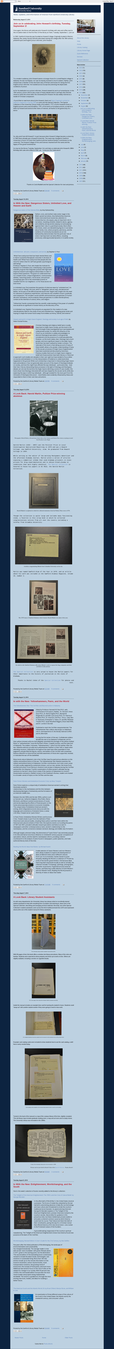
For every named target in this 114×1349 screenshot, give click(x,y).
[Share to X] (17, 193)
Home (44, 1338)
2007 (81, 181)
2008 (81, 178)
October (84, 100)
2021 (81, 73)
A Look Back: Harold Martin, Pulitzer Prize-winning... (89, 122)
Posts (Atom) (48, 1344)
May (82, 150)
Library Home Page (83, 50)
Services (79, 57)
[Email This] (14, 193)
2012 (81, 167)
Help (78, 41)
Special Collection (53, 680)
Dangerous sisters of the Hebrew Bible (26, 210)
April (82, 153)
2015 (81, 90)
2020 (81, 76)
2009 (81, 176)
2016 (81, 87)
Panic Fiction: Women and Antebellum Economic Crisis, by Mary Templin (37, 781)
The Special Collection (58, 464)
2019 (81, 79)
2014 (81, 93)
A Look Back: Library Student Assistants (34, 897)
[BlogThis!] (16, 193)
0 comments (55, 191)
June (82, 147)
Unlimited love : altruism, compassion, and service (29, 252)
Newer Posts (19, 1338)
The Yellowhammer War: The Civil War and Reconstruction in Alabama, (36, 706)
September (85, 103)
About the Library (83, 38)
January (83, 161)
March (83, 156)
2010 (81, 173)
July (82, 144)
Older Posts (69, 1338)
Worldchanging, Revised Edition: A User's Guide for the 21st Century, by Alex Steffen (41, 1241)
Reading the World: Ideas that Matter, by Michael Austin (31, 847)
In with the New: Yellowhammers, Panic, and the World (41, 701)
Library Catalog (82, 47)
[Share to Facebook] (19, 193)
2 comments (55, 1172)
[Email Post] (62, 191)
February (84, 158)
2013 (81, 165)
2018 (81, 81)
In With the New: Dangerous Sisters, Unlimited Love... (88, 116)
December (84, 95)
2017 (81, 84)
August (83, 106)
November (84, 98)
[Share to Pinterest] (21, 193)
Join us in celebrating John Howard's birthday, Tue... (88, 110)
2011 (81, 170)
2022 (81, 70)
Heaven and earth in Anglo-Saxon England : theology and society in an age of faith (40, 319)
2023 (81, 68)
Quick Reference (82, 54)
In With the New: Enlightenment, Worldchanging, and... (88, 139)
